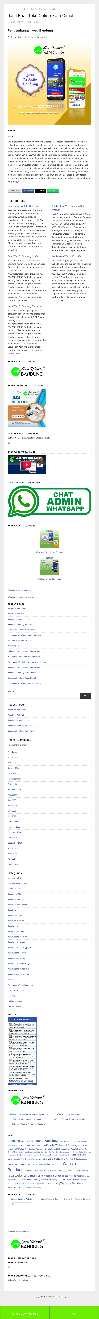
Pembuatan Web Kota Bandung (25, 1184)
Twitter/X (41, 191)
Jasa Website (13, 926)
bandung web (25, 1141)
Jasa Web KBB (14, 646)
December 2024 (14, 832)
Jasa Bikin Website (15, 899)
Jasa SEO (12, 910)
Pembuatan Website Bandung (20, 985)
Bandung (14, 1140)
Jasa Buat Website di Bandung (56, 1152)
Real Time (21, 1084)
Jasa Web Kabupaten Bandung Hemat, (24, 667)
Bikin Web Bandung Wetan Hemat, (22, 672)
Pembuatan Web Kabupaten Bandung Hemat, (27, 662)
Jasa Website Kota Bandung (28, 1179)
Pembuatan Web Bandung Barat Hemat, (24, 635)
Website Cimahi (14, 1006)
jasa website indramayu (75, 1176)
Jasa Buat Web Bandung (18, 905)
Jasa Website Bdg (80, 1170)
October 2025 (14, 784)
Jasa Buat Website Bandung (34, 1152)
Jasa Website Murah (16, 958)
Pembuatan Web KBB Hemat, (20, 640)
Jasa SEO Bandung (16, 915)
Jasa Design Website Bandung (77, 1152)
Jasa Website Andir (16, 931)
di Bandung (71, 1145)
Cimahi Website (14, 889)
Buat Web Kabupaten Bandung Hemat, (24, 656)
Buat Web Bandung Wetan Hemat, (22, 678)
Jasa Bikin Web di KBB (17, 608)
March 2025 (13, 821)
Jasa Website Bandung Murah (59, 1170)
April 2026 (12, 763)
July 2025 (12, 800)
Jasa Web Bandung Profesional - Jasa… (21, 1081)
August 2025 (13, 795)
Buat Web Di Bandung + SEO (23, 256)
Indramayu (19, 1149)
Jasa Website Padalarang (18, 963)
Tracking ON (29, 1084)
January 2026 (13, 768)
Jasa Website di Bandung (51, 1175)
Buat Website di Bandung (18, 883)
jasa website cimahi (23, 1175)
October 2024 (14, 837)
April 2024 (12, 859)
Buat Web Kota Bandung (37, 1145)
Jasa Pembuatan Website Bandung (59, 1155)
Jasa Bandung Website (51, 1149)
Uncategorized (22, 9)
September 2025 (15, 789)
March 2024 (13, 864)
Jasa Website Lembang (17, 953)
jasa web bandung (53, 1158)
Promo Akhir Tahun (16, 990)
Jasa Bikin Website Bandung (73, 1149)
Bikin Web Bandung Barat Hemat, (22, 624)
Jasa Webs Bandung (31, 1164)
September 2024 (15, 843)
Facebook (29, 191)
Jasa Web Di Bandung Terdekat (25, 306)
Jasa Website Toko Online (18, 974)
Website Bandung (72, 1183)
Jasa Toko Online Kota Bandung (28, 1159)
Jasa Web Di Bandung (74, 1159)
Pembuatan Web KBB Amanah (24, 206)
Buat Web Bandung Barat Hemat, (22, 630)
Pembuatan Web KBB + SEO (66, 256)
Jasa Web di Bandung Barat (19, 619)
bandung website (15, 878)
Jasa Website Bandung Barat (35, 1170)
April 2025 (12, 816)
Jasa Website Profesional (18, 969)
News (10, 979)
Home (10, 9)
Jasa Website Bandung (17, 937)
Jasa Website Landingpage (19, 947)
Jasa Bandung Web (32, 1149)
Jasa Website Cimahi (16, 942)
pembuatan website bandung (48, 1184)
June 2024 (12, 853)
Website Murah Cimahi (33, 1188)
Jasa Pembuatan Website (36, 1155)
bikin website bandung (65, 1141)
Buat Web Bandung (21, 1145)
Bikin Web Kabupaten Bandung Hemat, (24, 651)
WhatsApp (53, 191)
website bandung (15, 1001)
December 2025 (14, 773)
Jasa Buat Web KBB (16, 614)
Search (11, 691)
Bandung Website (43, 1141)
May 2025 (12, 811)
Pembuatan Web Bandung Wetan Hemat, (25, 683)
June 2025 (12, 805)
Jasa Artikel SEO (15, 894)
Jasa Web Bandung (16, 921)
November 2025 (15, 779)
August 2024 (13, 848)
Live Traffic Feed (22, 1020)
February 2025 (14, 827)
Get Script (14, 1084)
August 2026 (13, 757)
